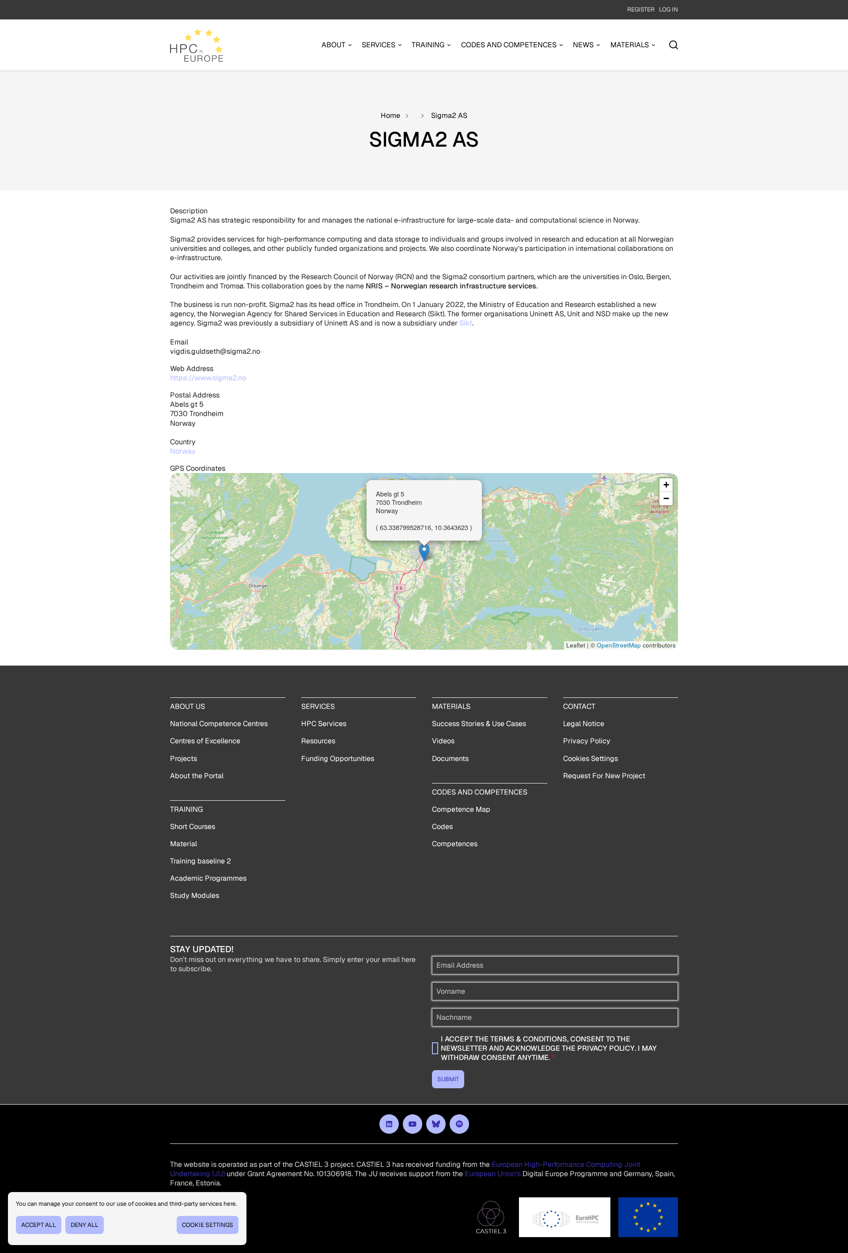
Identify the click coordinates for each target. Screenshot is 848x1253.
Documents (450, 758)
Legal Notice (583, 723)
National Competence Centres (219, 723)
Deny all (84, 1225)
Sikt (465, 323)
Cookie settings (207, 1225)
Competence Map (461, 809)
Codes (442, 826)
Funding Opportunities (337, 758)
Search (673, 44)
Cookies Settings (590, 758)
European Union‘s (493, 1173)
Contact (579, 706)
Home (390, 115)
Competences (454, 843)
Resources (318, 741)
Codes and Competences (508, 44)
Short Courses (192, 826)
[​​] (436, 1124)
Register (641, 9)
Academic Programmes (208, 878)
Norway (183, 451)
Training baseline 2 (200, 861)
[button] (424, 552)
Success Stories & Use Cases (479, 723)
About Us (187, 706)
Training (428, 44)
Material (183, 843)
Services (378, 44)
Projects (183, 758)
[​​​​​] (389, 1124)
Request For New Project (604, 775)
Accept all (38, 1225)
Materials (629, 44)
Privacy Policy (586, 741)
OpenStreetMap (619, 645)
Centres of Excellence (205, 741)
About (333, 44)
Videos (443, 741)
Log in (668, 9)
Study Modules (194, 895)
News (583, 44)
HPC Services (323, 723)
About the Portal (196, 775)
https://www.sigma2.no (208, 377)
